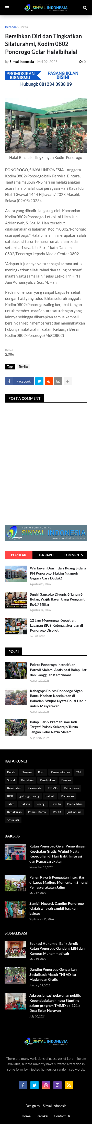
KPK (10, 796)
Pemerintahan (60, 772)
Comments (73, 555)
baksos (25, 804)
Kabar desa (71, 788)
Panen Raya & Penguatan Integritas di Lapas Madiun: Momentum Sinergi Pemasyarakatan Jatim (58, 882)
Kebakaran (14, 812)
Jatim (10, 804)
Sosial (11, 780)
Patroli (49, 796)
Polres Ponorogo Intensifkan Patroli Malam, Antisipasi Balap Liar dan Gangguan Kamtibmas (58, 669)
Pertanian (67, 796)
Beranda (11, 27)
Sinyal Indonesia (54, 1106)
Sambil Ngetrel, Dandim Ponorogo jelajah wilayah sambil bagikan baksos (56, 908)
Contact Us (62, 1116)
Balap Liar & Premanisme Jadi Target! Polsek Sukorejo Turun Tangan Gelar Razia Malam (54, 727)
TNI (78, 772)
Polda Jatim (75, 804)
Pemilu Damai (37, 812)
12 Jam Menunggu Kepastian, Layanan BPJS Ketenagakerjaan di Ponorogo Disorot (56, 625)
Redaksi (42, 1116)
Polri (41, 772)
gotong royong (29, 796)
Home (26, 1116)
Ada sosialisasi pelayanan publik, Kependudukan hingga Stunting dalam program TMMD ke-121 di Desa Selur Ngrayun (55, 1003)
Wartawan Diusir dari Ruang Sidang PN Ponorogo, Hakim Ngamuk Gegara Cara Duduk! (58, 573)
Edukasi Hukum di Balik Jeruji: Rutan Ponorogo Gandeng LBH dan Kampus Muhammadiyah (57, 948)
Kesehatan (14, 788)
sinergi (40, 804)
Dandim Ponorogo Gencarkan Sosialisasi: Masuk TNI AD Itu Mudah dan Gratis (53, 974)
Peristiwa (27, 780)
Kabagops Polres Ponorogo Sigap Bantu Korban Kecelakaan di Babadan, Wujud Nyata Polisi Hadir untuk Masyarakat (58, 698)
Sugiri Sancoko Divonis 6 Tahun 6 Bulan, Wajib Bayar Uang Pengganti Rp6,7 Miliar (58, 599)
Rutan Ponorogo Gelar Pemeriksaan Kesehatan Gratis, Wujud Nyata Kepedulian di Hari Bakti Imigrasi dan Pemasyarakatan (57, 853)
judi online (74, 812)
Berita (24, 27)
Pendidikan (47, 780)
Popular (18, 555)
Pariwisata (34, 788)
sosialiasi (13, 820)
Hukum (27, 772)
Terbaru (45, 555)
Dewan (66, 780)
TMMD (52, 788)
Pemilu (56, 804)
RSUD (57, 812)
